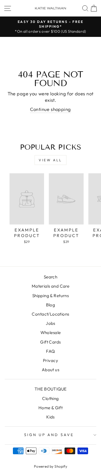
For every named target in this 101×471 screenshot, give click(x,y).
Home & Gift (50, 407)
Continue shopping (50, 109)
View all (50, 160)
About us (50, 369)
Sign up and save (49, 434)
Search (50, 277)
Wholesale (50, 332)
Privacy (50, 360)
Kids (50, 417)
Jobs (50, 323)
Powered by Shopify (50, 466)
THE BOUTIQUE (51, 389)
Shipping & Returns (50, 295)
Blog (50, 304)
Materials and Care (50, 286)
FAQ (50, 351)
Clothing (50, 398)
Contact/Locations (50, 314)
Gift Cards (50, 342)
